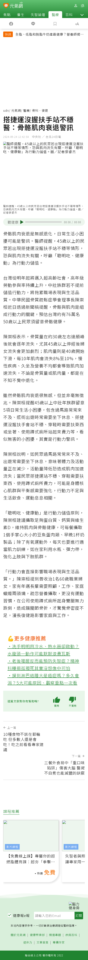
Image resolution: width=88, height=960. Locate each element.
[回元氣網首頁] (16, 5)
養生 (20, 14)
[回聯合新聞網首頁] (6, 6)
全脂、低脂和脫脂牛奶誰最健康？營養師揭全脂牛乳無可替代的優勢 (49, 35)
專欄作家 (59, 942)
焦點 (7, 14)
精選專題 (55, 935)
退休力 (27, 942)
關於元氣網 (18, 935)
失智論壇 (38, 14)
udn (6, 110)
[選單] (82, 6)
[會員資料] (75, 6)
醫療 (55, 14)
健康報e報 (21, 915)
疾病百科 (71, 935)
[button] (82, 15)
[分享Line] (33, 23)
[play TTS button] (22, 222)
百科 (69, 14)
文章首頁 (42, 942)
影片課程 (12, 847)
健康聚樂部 (37, 935)
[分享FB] (11, 23)
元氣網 (16, 110)
